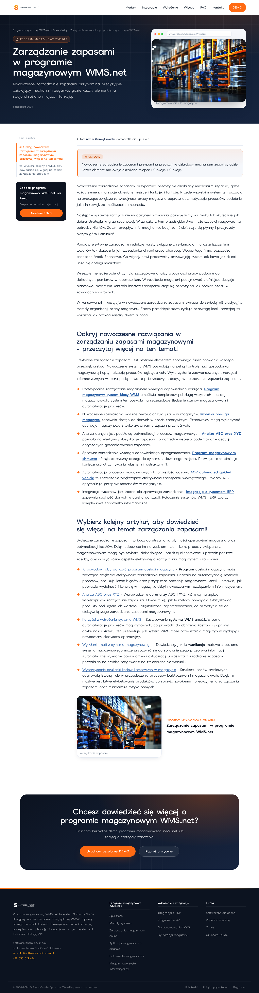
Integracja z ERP (169, 913)
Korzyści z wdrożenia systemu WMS (111, 619)
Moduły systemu (120, 923)
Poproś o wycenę (159, 851)
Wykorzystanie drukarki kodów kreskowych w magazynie (129, 669)
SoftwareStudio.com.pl (221, 913)
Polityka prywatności (215, 987)
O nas (210, 927)
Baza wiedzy (60, 30)
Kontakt (218, 7)
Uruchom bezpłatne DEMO (107, 851)
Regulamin (239, 987)
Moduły (130, 7)
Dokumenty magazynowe (126, 956)
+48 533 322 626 (24, 958)
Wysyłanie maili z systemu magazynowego (117, 644)
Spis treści (116, 916)
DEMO (237, 7)
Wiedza (189, 7)
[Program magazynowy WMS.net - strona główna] (26, 7)
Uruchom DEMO (41, 213)
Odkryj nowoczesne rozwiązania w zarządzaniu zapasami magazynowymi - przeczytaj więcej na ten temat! (41, 152)
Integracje (149, 7)
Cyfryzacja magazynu (173, 935)
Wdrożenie (170, 7)
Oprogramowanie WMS (174, 927)
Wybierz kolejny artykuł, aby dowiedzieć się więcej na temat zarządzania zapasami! (40, 169)
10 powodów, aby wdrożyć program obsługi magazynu (128, 569)
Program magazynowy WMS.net (31, 30)
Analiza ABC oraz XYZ (100, 594)
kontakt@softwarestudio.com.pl (33, 953)
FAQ (203, 7)
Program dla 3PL (169, 920)
